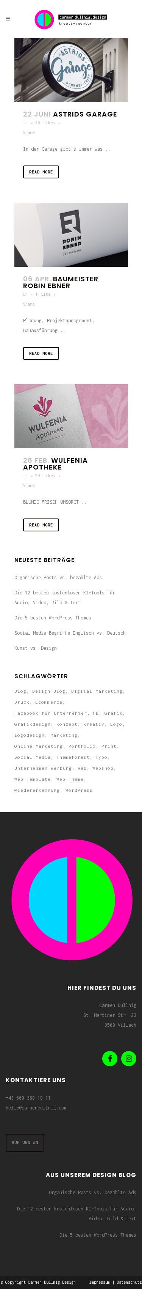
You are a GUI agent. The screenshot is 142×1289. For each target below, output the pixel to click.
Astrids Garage (85, 114)
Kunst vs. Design (35, 648)
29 (45, 475)
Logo (116, 724)
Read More (41, 172)
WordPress (79, 790)
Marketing (64, 735)
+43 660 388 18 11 (28, 1098)
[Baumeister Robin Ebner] (71, 235)
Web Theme (70, 779)
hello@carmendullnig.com (36, 1108)
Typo (101, 757)
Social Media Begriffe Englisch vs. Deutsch (70, 633)
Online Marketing (38, 746)
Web (82, 768)
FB (96, 713)
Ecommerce (48, 702)
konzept (67, 724)
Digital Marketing (97, 691)
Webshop (103, 768)
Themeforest (73, 757)
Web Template (32, 779)
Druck (22, 702)
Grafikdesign (32, 724)
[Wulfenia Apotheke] (71, 416)
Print (109, 746)
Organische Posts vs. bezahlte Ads (58, 577)
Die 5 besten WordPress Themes (52, 618)
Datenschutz (129, 1282)
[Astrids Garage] (71, 70)
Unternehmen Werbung (43, 768)
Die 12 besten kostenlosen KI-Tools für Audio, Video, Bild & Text (76, 1213)
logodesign (29, 735)
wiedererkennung (37, 790)
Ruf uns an (25, 1142)
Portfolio (82, 746)
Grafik (114, 713)
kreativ (94, 724)
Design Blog (49, 691)
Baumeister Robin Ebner (60, 282)
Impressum (99, 1282)
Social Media (32, 757)
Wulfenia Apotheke (55, 463)
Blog (20, 691)
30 (45, 122)
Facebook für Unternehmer (50, 713)
